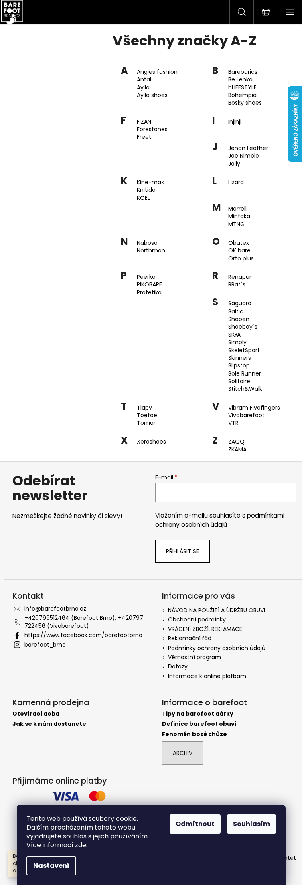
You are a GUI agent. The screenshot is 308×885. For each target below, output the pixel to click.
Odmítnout (195, 823)
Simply (237, 342)
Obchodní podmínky (197, 619)
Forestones (152, 129)
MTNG (236, 224)
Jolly (234, 164)
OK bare (239, 250)
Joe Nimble (243, 156)
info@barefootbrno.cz (55, 609)
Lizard (236, 182)
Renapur (239, 277)
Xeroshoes (151, 442)
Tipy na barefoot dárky (197, 714)
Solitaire (239, 381)
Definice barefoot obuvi (199, 724)
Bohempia (242, 95)
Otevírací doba (35, 714)
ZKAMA (237, 449)
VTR (233, 423)
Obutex (238, 243)
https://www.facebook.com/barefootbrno (83, 635)
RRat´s (236, 284)
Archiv (182, 753)
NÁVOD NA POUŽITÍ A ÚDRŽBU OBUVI (216, 610)
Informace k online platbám (207, 676)
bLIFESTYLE (242, 87)
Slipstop (239, 365)
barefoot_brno (45, 645)
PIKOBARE (149, 284)
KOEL (143, 198)
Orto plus (241, 258)
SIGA (234, 335)
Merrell (237, 209)
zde (80, 845)
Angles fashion (157, 72)
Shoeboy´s (242, 327)
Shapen (238, 319)
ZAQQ (236, 442)
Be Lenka (240, 79)
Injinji (234, 122)
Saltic (235, 311)
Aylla (143, 87)
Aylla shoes (152, 95)
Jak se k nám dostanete (49, 724)
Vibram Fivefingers (254, 408)
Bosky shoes (245, 103)
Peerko (146, 277)
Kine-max (150, 182)
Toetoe (147, 415)
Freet (144, 137)
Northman (151, 250)
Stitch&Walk (245, 389)
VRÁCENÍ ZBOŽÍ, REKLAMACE (205, 629)
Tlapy (144, 408)
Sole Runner (244, 374)
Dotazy (178, 666)
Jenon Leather (248, 148)
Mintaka (239, 216)
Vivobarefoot (246, 415)
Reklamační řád (189, 638)
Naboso (147, 243)
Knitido (146, 190)
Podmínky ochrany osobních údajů (216, 648)
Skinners (239, 358)
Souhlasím (251, 823)
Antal (144, 79)
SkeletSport (244, 350)
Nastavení (51, 865)
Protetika (149, 292)
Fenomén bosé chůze (194, 734)
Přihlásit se (182, 551)
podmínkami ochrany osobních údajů (219, 519)
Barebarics (242, 72)
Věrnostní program (194, 657)
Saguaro (239, 303)
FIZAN (144, 122)
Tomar (146, 423)
